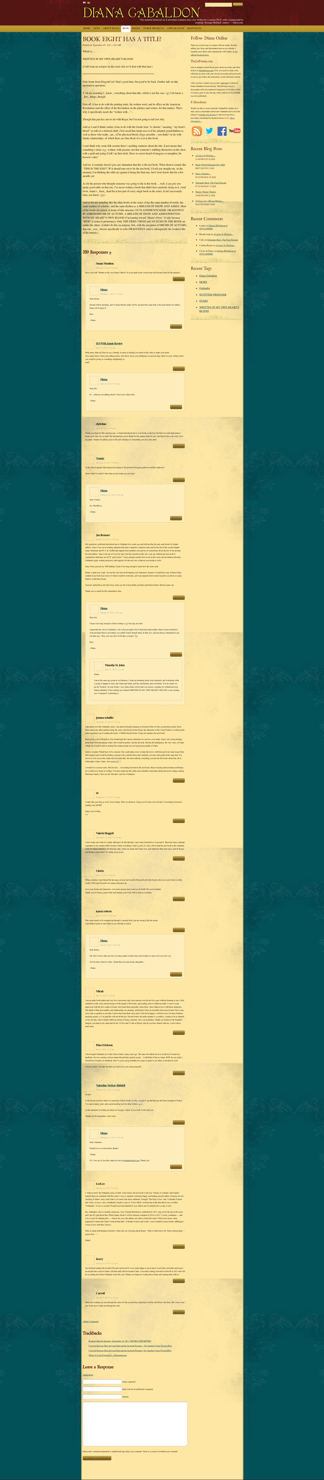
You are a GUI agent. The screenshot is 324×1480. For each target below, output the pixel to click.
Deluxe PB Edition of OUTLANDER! (213, 227)
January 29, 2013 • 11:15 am (107, 539)
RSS (197, 131)
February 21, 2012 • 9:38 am (111, 1137)
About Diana (111, 28)
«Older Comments (91, 1321)
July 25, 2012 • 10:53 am (110, 945)
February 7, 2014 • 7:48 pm (111, 294)
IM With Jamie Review (109, 343)
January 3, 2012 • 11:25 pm (107, 1297)
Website (125, 1396)
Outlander (204, 288)
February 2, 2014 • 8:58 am (107, 268)
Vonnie (100, 458)
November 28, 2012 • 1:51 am (108, 722)
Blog (126, 28)
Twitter (209, 131)
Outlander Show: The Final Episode (210, 182)
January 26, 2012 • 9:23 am (107, 1188)
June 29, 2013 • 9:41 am (110, 383)
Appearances (175, 28)
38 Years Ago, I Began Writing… (209, 200)
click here (224, 82)
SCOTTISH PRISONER (212, 294)
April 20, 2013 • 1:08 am (106, 428)
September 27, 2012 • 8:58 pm (108, 797)
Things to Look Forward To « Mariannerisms (108, 1355)
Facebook (222, 131)
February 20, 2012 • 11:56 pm (108, 1089)
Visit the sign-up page (207, 114)
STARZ (203, 300)
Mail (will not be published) (137, 1389)
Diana (103, 289)
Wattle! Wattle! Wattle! (205, 191)
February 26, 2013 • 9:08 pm (111, 495)
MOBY (203, 282)
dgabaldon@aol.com (131, 1160)
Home (86, 28)
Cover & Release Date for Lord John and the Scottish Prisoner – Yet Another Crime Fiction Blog (130, 1345)
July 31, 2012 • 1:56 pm (105, 875)
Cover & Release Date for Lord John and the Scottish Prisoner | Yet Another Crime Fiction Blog (130, 1350)
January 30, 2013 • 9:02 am (111, 612)
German (88, 3)
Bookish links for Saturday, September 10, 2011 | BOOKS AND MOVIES (120, 1341)
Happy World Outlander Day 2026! (210, 164)
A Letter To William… (205, 155)
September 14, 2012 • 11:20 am (108, 837)
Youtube (235, 131)
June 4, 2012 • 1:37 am (105, 1049)
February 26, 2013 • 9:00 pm (107, 462)
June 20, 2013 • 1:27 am (114, 669)
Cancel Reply (88, 1374)
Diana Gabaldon (208, 275)
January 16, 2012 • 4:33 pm (107, 1263)
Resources (194, 28)
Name (129, 1381)
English (84, 3)
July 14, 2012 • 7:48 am (105, 995)
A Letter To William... (223, 234)
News (96, 28)
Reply (178, 279)
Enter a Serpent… (203, 173)
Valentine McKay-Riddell (110, 1085)
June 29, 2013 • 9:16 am (105, 348)
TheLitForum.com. (206, 70)
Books (136, 28)
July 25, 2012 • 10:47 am (106, 915)
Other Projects (153, 28)
